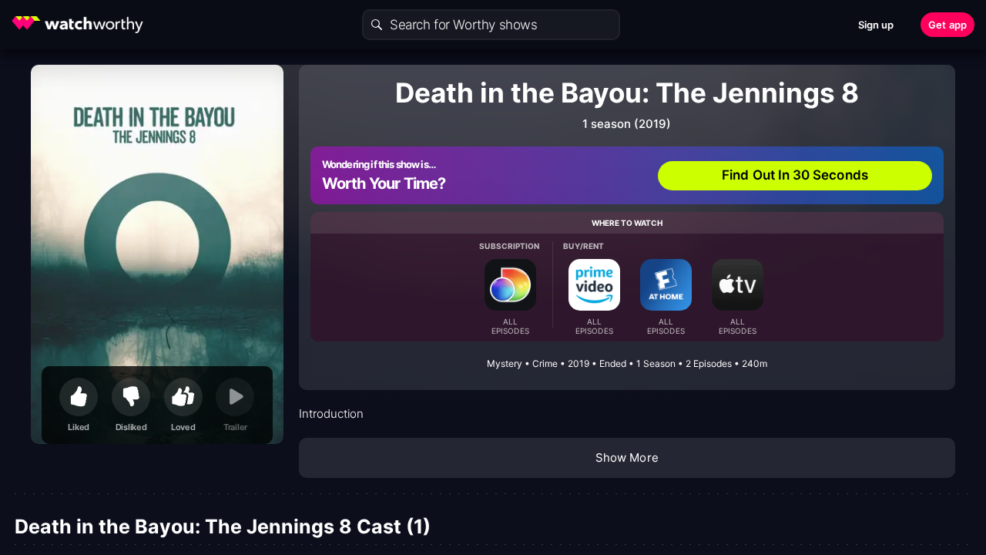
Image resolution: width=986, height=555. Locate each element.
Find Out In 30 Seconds (795, 175)
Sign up (876, 24)
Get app (947, 24)
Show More (627, 457)
